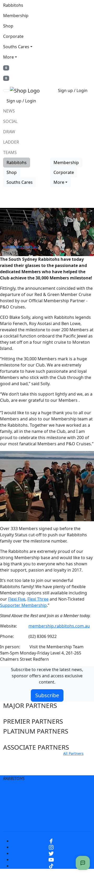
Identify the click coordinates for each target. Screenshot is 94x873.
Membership (15, 15)
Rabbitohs (13, 5)
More (8, 57)
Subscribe (47, 695)
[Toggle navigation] (6, 90)
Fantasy (47, 822)
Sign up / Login (72, 90)
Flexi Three (38, 599)
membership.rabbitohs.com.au (59, 626)
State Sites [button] (18, 769)
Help (44, 801)
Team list (13, 211)
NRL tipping (68, 811)
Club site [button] (16, 759)
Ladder (11, 142)
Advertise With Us (31, 811)
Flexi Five (16, 599)
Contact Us (68, 801)
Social (10, 121)
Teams (10, 152)
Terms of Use (29, 791)
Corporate (13, 36)
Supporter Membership (23, 605)
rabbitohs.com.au (20, 247)
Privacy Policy (64, 791)
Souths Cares (16, 47)
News (9, 111)
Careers (23, 801)
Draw (9, 132)
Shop (8, 26)
